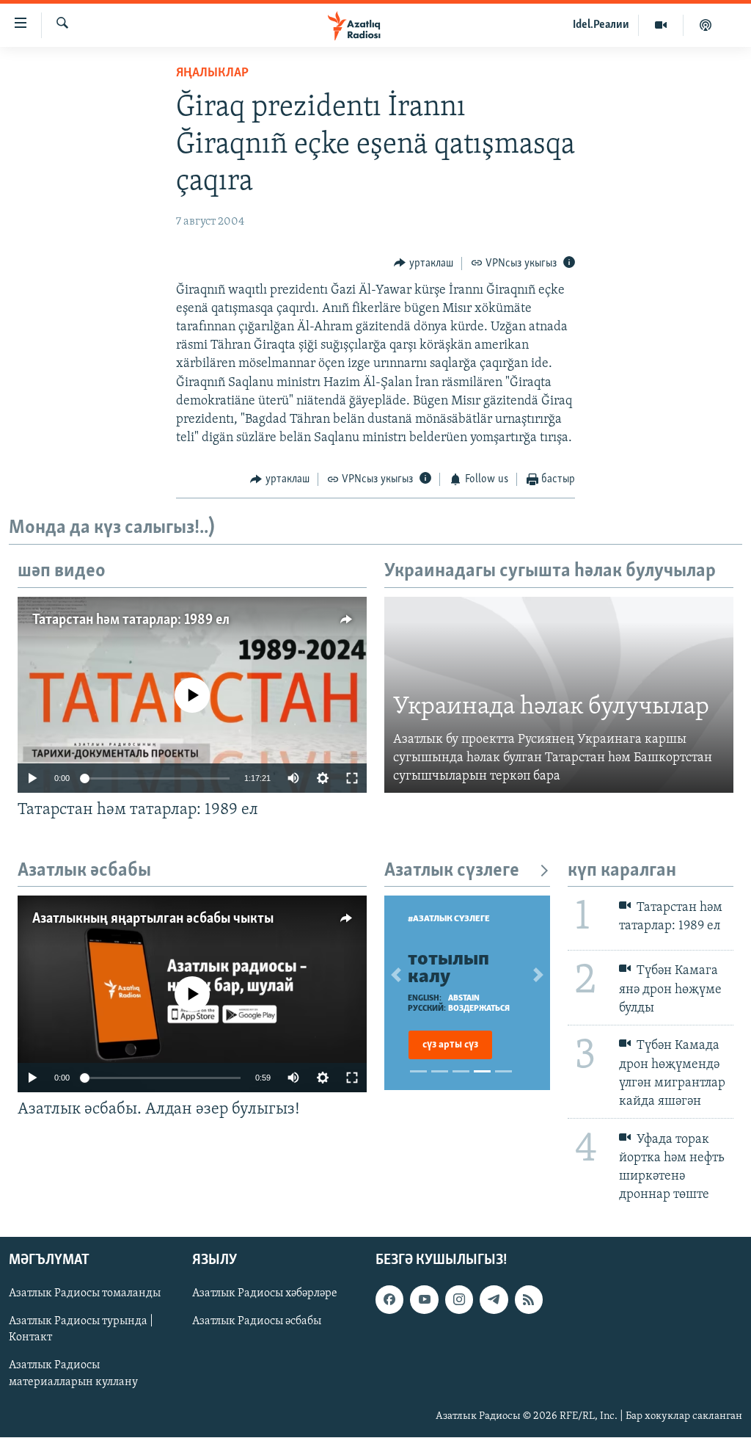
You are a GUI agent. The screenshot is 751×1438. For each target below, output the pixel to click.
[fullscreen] (352, 778)
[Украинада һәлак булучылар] (558, 695)
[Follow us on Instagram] (459, 1300)
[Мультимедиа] (661, 25)
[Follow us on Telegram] (494, 1300)
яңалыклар (212, 73)
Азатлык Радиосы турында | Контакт (81, 1330)
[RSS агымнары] (529, 1300)
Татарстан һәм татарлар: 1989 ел (131, 620)
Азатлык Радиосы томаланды (85, 1294)
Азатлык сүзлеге (451, 871)
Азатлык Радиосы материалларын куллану (73, 1374)
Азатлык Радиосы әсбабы (256, 1322)
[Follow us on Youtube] (424, 1300)
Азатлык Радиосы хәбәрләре (264, 1294)
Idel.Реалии (601, 25)
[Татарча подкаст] (706, 25)
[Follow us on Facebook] (389, 1300)
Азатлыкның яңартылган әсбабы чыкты (153, 919)
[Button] (423, 263)
